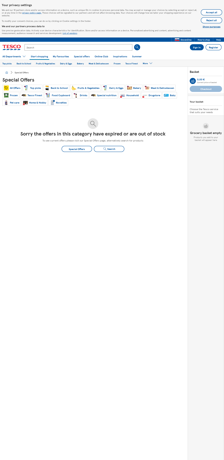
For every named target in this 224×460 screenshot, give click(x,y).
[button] (183, 39)
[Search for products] (137, 47)
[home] (6, 72)
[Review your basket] (193, 81)
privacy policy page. (32, 12)
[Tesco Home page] (11, 47)
